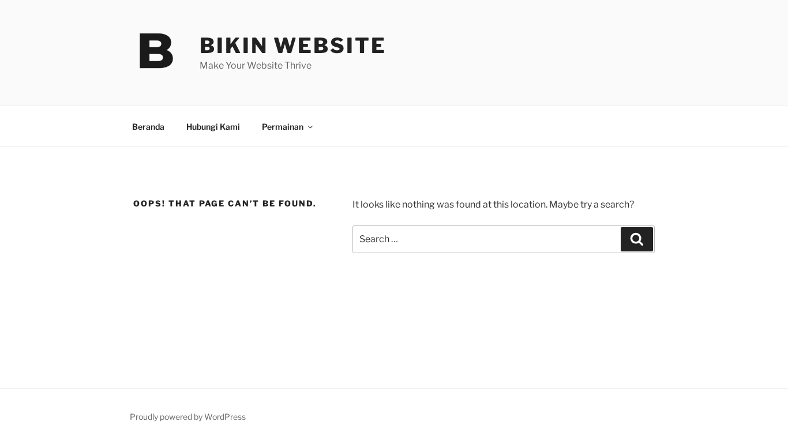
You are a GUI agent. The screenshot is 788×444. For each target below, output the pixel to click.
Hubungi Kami (213, 126)
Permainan (282, 126)
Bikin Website (293, 45)
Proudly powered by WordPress (188, 417)
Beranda (148, 126)
